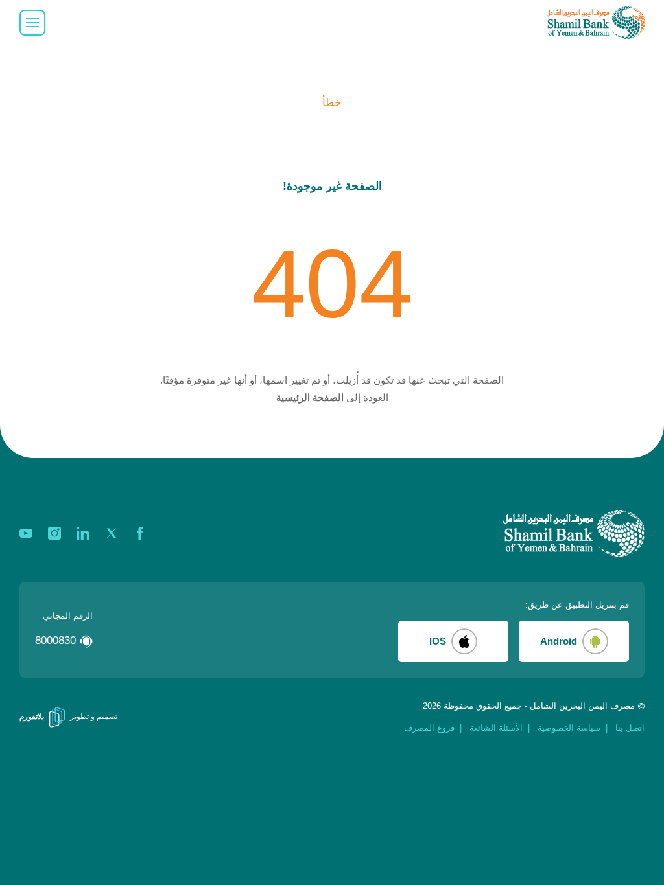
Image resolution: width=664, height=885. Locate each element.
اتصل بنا (630, 728)
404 (332, 283)
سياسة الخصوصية (569, 728)
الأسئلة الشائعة (496, 728)
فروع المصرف (429, 728)
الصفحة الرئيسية (310, 397)
